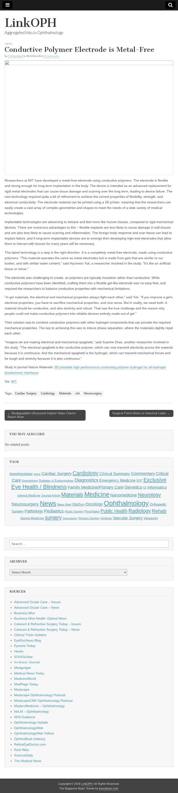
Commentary (143, 473)
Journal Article (50, 495)
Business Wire (24, 613)
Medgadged (15, 56)
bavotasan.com (108, 788)
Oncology (94, 504)
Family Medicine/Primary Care (96, 487)
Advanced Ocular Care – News (36, 607)
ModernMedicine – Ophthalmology (39, 706)
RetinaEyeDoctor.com (30, 744)
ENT (140, 480)
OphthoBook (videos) (29, 739)
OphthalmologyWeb (28, 728)
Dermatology (30, 480)
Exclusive (154, 480)
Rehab (159, 510)
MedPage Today (26, 684)
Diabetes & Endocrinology (56, 480)
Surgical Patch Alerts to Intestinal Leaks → (141, 413)
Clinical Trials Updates (30, 635)
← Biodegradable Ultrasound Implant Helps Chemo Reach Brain (42, 415)
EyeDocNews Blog (27, 640)
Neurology (149, 495)
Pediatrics (54, 511)
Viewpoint (151, 518)
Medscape (21, 689)
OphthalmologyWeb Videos (34, 733)
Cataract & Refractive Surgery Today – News (46, 629)
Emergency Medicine (117, 480)
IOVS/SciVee (23, 657)
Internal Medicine (28, 495)
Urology (106, 518)
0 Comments (51, 56)
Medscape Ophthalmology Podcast (39, 695)
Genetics (133, 487)
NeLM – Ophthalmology (31, 711)
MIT (14, 381)
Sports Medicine (32, 518)
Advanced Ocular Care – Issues (37, 602)
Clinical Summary (114, 474)
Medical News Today (29, 673)
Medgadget (22, 668)
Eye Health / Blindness (39, 487)
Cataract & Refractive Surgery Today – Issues (47, 624)
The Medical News (27, 761)
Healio (18, 651)
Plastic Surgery (74, 511)
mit (78, 393)
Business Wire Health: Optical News (40, 618)
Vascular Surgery (128, 518)
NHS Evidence (24, 717)
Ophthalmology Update (31, 722)
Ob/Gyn (78, 504)
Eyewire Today (24, 646)
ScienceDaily (23, 755)
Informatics (157, 487)
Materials (65, 393)
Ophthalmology (126, 503)
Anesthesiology (21, 474)
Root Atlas (21, 750)
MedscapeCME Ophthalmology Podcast (43, 700)
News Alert (64, 504)
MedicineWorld (25, 678)
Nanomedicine (123, 495)
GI (144, 487)
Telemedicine (70, 518)
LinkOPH (30, 23)
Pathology (34, 511)
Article (37, 474)
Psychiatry (92, 511)
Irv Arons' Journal (27, 662)
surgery (53, 517)
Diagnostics (86, 480)
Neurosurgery (93, 393)
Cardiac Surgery (26, 393)
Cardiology (48, 393)
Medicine (96, 494)
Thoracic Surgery (89, 518)
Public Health (114, 510)
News (8, 43)
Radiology (139, 511)
